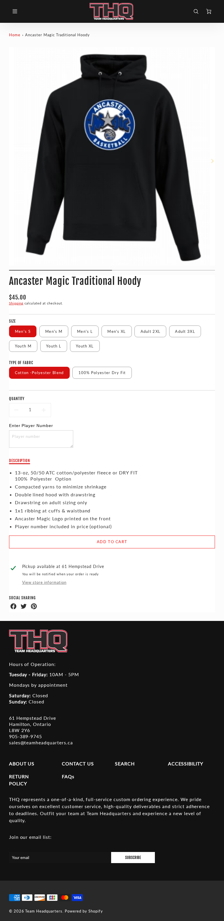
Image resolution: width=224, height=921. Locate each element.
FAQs (68, 776)
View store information (44, 582)
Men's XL (116, 331)
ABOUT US (22, 763)
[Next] (212, 161)
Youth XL (85, 346)
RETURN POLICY (19, 780)
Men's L (85, 331)
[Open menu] (15, 11)
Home (14, 34)
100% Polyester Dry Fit (102, 372)
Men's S (23, 331)
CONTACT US (78, 763)
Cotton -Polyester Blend (39, 372)
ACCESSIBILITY (185, 763)
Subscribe (133, 857)
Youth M (23, 346)
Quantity (17, 398)
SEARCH (125, 763)
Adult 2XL (151, 331)
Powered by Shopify (84, 911)
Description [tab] (19, 460)
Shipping (16, 303)
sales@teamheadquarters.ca (41, 742)
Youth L (53, 346)
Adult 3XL (185, 331)
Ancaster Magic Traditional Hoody (57, 34)
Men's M (53, 331)
